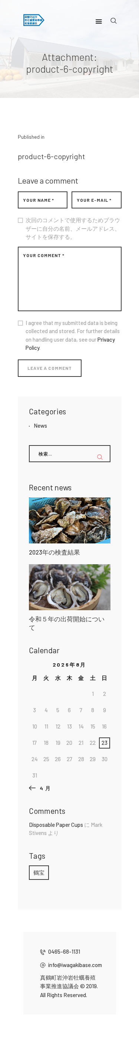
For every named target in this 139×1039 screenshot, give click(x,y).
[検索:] (69, 453)
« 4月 (42, 788)
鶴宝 (38, 872)
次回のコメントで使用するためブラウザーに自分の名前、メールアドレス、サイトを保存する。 (73, 228)
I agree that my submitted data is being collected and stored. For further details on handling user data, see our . (73, 335)
